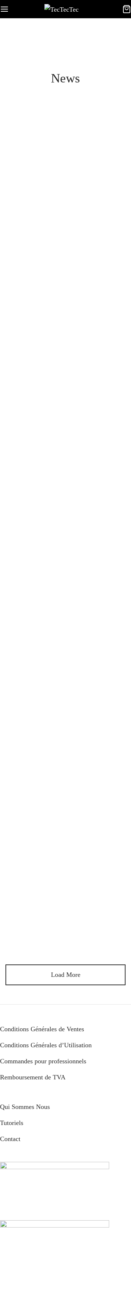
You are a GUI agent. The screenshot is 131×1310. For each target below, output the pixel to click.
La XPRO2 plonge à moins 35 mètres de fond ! (66, 867)
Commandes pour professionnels (43, 1061)
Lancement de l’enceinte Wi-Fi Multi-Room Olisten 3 (65, 346)
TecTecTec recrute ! (66, 189)
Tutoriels (11, 1122)
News (63, 176)
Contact (10, 1139)
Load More (65, 974)
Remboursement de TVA (33, 1077)
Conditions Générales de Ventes (42, 1029)
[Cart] (126, 9)
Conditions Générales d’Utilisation (46, 1045)
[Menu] (4, 9)
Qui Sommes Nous (25, 1106)
